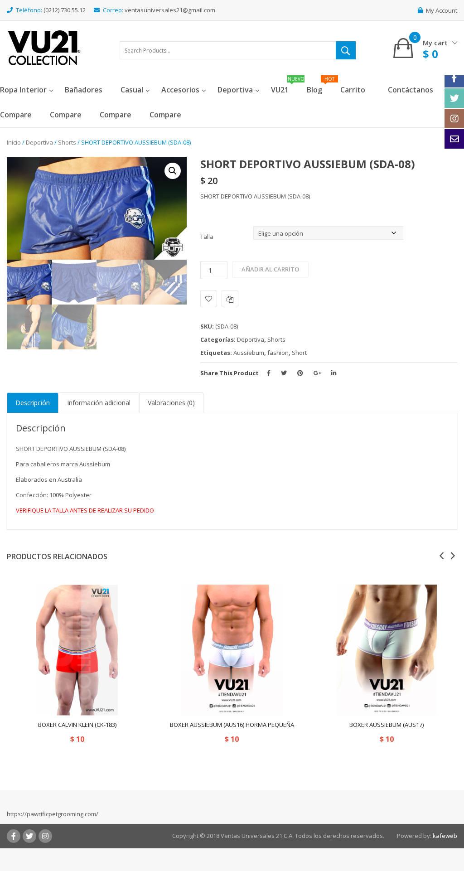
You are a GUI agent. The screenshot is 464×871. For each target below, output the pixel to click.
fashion (278, 352)
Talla (206, 236)
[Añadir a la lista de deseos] (208, 298)
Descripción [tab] (32, 402)
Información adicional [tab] (98, 402)
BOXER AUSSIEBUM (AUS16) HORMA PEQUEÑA (232, 725)
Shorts (67, 142)
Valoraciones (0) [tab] (171, 402)
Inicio (14, 142)
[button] (172, 171)
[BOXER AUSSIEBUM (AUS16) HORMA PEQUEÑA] (231, 650)
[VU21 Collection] (44, 47)
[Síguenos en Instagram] (454, 118)
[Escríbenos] (454, 139)
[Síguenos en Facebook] (454, 77)
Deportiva (39, 142)
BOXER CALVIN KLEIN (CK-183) (77, 725)
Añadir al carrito (270, 269)
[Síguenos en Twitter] (454, 98)
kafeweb (445, 836)
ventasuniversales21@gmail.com (170, 10)
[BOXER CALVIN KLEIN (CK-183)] (77, 650)
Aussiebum (248, 352)
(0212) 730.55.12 (65, 10)
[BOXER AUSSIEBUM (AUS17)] (386, 650)
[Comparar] (230, 298)
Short (299, 352)
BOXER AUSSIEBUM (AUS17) (386, 725)
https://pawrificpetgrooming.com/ (52, 814)
